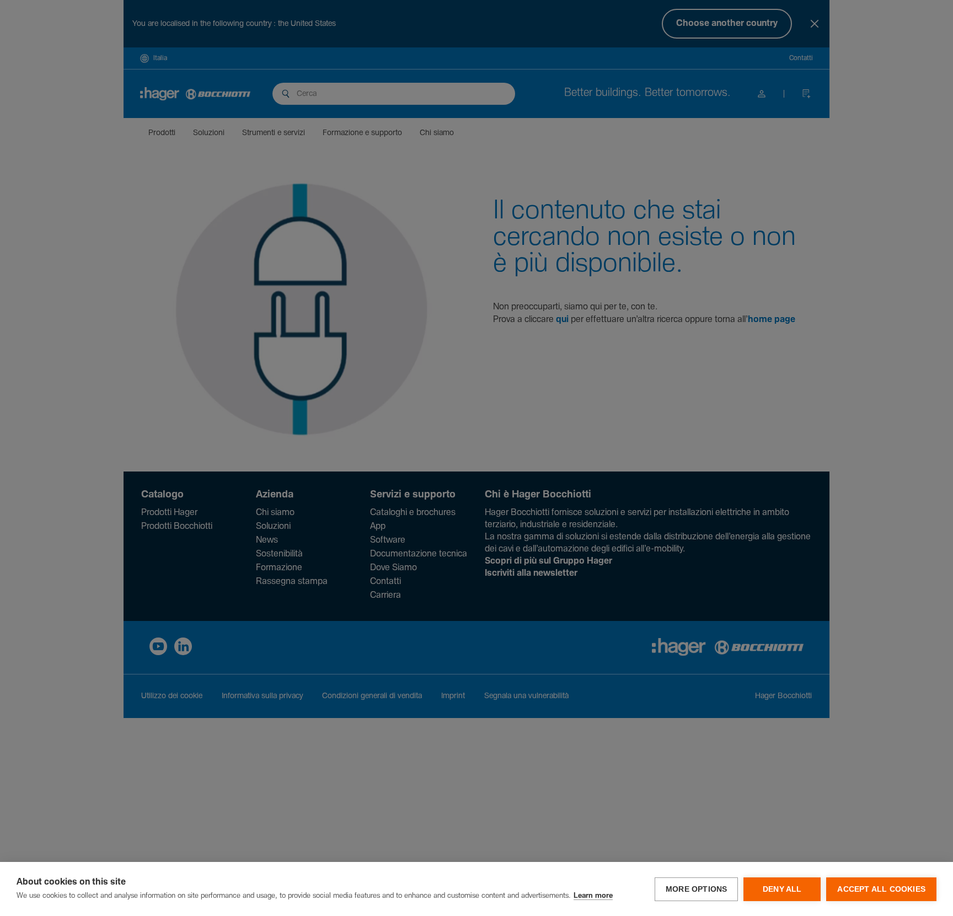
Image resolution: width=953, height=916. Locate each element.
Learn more (593, 895)
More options (696, 889)
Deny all (782, 889)
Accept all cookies (881, 889)
